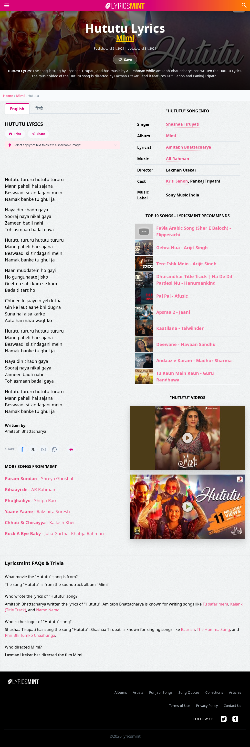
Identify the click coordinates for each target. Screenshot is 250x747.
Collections (214, 692)
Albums (121, 692)
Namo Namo (48, 610)
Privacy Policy (207, 705)
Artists (138, 692)
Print (17, 134)
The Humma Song (213, 629)
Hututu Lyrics (24, 124)
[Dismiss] (115, 145)
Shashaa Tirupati (182, 124)
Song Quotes (188, 692)
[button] (7, 5)
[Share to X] (33, 449)
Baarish (188, 629)
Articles (235, 692)
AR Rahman (177, 158)
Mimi (125, 38)
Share (41, 134)
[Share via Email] (43, 449)
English (17, 108)
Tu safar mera (215, 604)
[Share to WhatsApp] (54, 449)
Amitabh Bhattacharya (188, 147)
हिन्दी (39, 108)
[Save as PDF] (71, 449)
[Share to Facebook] (22, 449)
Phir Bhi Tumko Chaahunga (30, 635)
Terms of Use (179, 705)
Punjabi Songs (161, 692)
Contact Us (232, 705)
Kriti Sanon (177, 181)
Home (8, 95)
